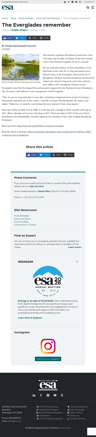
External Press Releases (48, 18)
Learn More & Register (30, 318)
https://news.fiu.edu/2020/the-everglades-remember (41, 125)
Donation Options (77, 418)
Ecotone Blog (21, 222)
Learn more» (75, 247)
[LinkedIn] (65, 2)
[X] (80, 2)
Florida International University (20, 45)
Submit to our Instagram (48, 359)
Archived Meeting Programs (50, 412)
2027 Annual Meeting (48, 407)
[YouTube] (76, 2)
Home (5, 18)
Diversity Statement (79, 407)
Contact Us (89, 2)
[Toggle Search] (88, 7)
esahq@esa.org (14, 421)
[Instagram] (72, 2)
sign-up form (37, 186)
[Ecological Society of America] (8, 7)
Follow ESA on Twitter (25, 225)
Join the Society (77, 410)
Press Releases (26, 18)
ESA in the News (22, 219)
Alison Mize (44, 191)
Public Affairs (19, 30)
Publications (44, 415)
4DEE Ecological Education (51, 418)
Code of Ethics (75, 412)
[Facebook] (69, 2)
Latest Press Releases (48, 410)
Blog (13, 18)
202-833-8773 (15, 418)
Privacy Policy (64, 428)
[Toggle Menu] (93, 7)
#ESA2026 (25, 261)
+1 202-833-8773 (30, 197)
